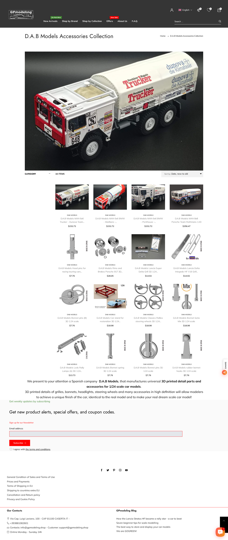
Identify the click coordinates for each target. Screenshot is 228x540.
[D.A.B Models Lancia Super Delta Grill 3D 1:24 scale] (148, 246)
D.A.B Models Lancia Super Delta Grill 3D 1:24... (148, 270)
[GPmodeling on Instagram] (120, 470)
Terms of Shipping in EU (20, 485)
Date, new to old (176, 173)
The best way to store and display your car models (143, 526)
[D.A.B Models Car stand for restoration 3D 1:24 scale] (110, 296)
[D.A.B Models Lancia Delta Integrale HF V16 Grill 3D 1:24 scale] (186, 246)
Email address (16, 428)
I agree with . (32, 449)
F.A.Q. (135, 21)
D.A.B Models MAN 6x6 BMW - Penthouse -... (148, 220)
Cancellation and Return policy (23, 494)
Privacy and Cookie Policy (21, 499)
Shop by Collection (92, 21)
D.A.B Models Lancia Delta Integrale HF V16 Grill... (186, 270)
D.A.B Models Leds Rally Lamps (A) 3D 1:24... (72, 369)
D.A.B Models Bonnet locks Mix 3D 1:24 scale (186, 320)
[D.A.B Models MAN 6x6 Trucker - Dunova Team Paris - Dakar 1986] (72, 197)
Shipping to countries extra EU (23, 490)
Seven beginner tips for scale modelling (137, 522)
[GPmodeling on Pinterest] (114, 470)
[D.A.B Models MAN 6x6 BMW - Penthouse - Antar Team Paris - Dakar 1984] (148, 197)
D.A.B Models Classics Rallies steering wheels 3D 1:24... (148, 320)
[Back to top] (224, 521)
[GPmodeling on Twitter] (108, 470)
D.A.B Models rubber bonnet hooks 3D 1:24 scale (186, 369)
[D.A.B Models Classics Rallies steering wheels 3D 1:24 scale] (148, 296)
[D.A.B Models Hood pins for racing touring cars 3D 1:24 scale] (72, 246)
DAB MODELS (72, 215)
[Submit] (220, 21)
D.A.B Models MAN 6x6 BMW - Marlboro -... (110, 220)
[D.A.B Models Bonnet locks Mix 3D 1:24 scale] (186, 296)
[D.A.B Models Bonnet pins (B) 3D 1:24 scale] (72, 296)
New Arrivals (50, 21)
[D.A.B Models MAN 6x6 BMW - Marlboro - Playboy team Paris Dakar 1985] (110, 197)
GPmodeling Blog (126, 510)
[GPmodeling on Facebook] (102, 470)
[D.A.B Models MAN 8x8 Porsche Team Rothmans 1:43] (186, 197)
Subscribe (18, 443)
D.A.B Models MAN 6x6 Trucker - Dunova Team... (72, 220)
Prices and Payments (18, 481)
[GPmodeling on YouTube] (126, 470)
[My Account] (172, 11)
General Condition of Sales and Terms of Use (31, 477)
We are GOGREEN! (126, 531)
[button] (185, 10)
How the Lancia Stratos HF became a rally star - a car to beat (149, 518)
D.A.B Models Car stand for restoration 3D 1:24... (110, 320)
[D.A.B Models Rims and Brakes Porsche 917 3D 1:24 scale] (110, 246)
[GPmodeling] (21, 14)
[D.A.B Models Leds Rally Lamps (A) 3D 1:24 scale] (72, 346)
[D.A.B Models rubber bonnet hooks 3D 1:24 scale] (186, 346)
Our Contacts (14, 510)
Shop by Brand (70, 21)
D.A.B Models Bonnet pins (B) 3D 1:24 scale (72, 320)
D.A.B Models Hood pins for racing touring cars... (72, 270)
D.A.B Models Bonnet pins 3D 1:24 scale (148, 369)
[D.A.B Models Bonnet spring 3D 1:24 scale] (110, 346)
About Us (122, 21)
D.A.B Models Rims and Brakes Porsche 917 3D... (110, 270)
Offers (109, 21)
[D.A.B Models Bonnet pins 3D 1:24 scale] (148, 346)
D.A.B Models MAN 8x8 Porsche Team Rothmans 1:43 (186, 220)
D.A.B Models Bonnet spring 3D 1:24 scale (110, 369)
